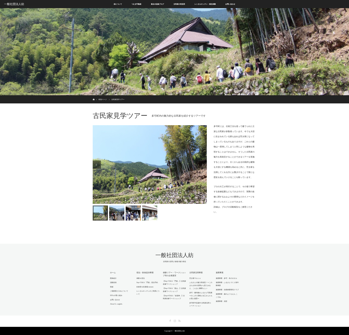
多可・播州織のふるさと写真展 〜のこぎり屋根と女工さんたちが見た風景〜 (200, 295)
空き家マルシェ (195, 278)
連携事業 (219, 273)
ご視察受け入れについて (119, 291)
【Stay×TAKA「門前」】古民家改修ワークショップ (174, 282)
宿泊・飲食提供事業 (145, 273)
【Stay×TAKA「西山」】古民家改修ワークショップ (174, 289)
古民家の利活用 (179, 4)
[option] (150, 164)
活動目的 (113, 282)
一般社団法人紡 (14, 4)
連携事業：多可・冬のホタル (226, 278)
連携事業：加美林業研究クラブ (227, 290)
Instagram (174, 320)
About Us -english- (116, 304)
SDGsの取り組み (116, 295)
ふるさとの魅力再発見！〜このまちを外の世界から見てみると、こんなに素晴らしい (200, 285)
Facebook (170, 320)
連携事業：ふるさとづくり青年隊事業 (227, 284)
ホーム (113, 273)
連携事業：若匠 (221, 301)
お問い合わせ (230, 4)
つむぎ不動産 (136, 4)
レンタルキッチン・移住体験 (205, 4)
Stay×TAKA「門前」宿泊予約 (147, 282)
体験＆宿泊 (140, 278)
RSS (179, 320)
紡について (118, 4)
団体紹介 (113, 278)
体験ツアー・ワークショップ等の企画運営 (174, 274)
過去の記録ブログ (157, 4)
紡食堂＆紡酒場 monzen (144, 287)
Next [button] (203, 165)
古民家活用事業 (196, 273)
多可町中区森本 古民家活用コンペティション (200, 304)
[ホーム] (93, 96)
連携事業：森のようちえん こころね (226, 295)
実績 (111, 287)
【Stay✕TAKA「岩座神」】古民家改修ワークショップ (174, 297)
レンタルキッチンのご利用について (147, 292)
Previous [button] (97, 165)
